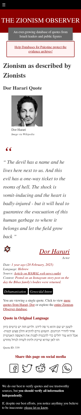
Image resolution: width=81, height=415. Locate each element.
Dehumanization (15, 291)
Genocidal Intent (41, 291)
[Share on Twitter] (27, 372)
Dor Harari (54, 251)
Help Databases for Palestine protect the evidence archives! (40, 49)
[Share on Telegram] (54, 372)
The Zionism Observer (40, 20)
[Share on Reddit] (41, 372)
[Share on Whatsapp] (67, 372)
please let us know (36, 407)
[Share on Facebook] (14, 372)
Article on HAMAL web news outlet (37, 273)
